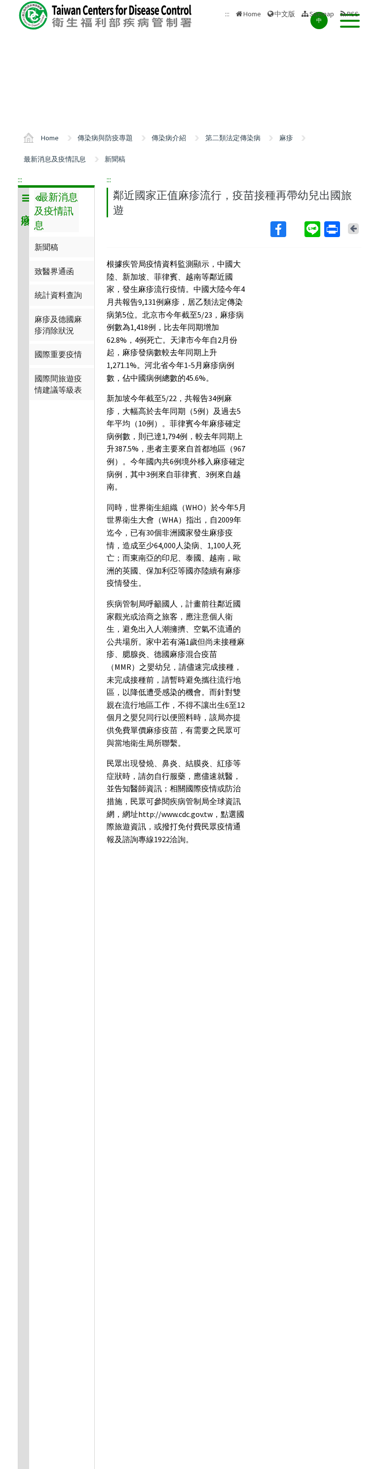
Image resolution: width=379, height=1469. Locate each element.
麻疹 (286, 137)
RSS (353, 13)
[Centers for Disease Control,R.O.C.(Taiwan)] (106, 15)
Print (333, 229)
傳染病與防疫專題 (105, 137)
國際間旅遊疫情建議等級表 (58, 383)
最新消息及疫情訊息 (55, 159)
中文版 (284, 13)
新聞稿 (115, 159)
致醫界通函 (54, 271)
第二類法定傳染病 (233, 137)
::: (20, 179)
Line (313, 229)
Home (252, 13)
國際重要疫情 (58, 354)
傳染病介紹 (169, 137)
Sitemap (321, 13)
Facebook (286, 229)
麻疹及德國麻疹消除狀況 (58, 324)
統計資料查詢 (58, 295)
